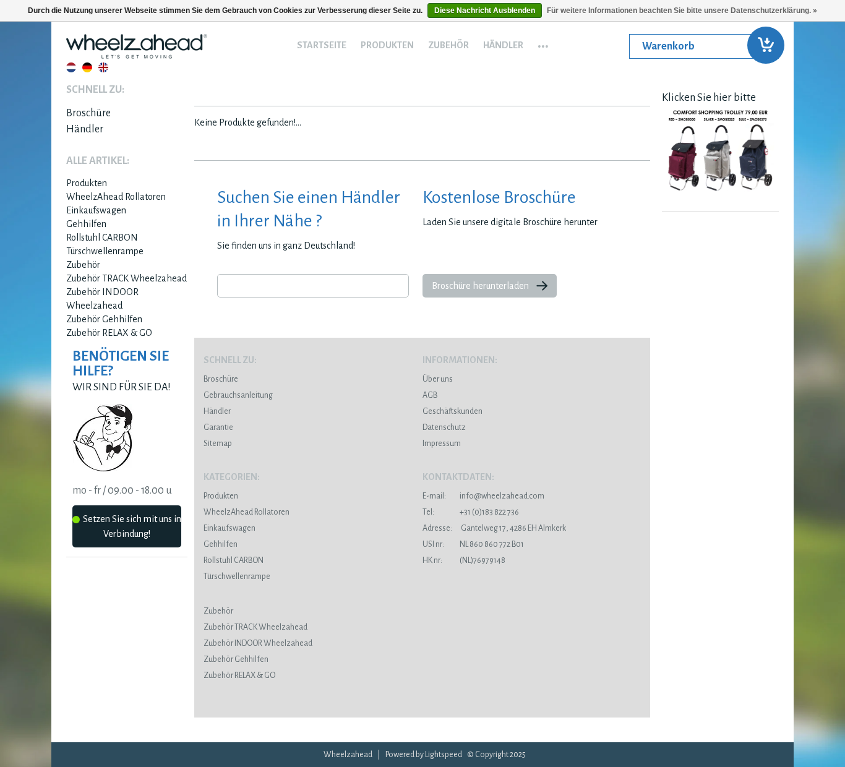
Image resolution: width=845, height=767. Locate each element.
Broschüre (88, 113)
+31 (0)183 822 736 (470, 512)
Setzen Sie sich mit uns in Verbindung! (132, 526)
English (103, 67)
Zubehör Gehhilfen (104, 319)
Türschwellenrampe (105, 251)
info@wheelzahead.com (502, 496)
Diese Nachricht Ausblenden (484, 10)
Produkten (387, 45)
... (543, 42)
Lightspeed (443, 754)
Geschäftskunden (452, 411)
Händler (503, 45)
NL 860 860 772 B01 (473, 544)
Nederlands (71, 67)
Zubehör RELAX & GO (109, 333)
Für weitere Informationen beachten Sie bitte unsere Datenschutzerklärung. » (682, 10)
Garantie (218, 427)
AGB (429, 395)
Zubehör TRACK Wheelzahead (126, 278)
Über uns (437, 379)
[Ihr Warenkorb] (704, 46)
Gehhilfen (86, 224)
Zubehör (448, 45)
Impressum (441, 443)
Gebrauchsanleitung (238, 395)
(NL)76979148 (463, 560)
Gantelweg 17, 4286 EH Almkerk (494, 528)
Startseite (321, 45)
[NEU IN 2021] (720, 195)
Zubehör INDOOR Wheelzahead (258, 643)
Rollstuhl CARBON (102, 237)
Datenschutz (444, 427)
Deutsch (87, 67)
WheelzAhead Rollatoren (116, 197)
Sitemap (218, 443)
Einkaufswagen (96, 210)
